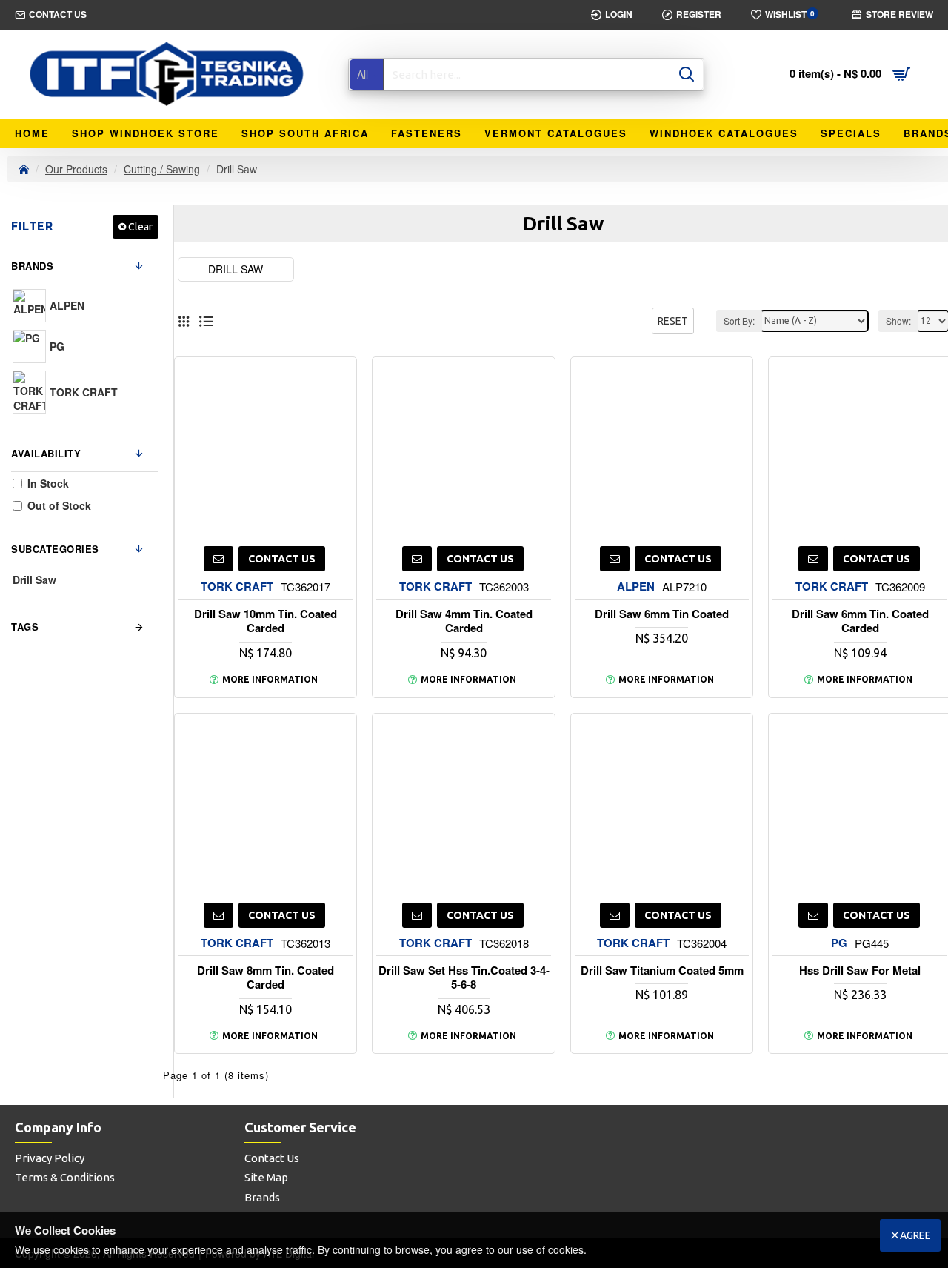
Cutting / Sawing (162, 169)
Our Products (76, 169)
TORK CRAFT (237, 586)
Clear (140, 227)
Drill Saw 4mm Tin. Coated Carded (464, 621)
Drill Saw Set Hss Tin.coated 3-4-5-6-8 (464, 977)
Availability (46, 453)
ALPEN (636, 586)
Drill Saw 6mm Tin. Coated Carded (860, 621)
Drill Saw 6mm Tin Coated (662, 614)
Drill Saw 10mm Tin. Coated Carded (265, 621)
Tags (25, 627)
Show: (898, 320)
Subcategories (55, 549)
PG (839, 943)
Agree (915, 1235)
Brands (32, 266)
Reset (673, 321)
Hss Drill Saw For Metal (860, 970)
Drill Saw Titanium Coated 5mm (662, 970)
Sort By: (739, 320)
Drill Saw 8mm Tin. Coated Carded (265, 977)
